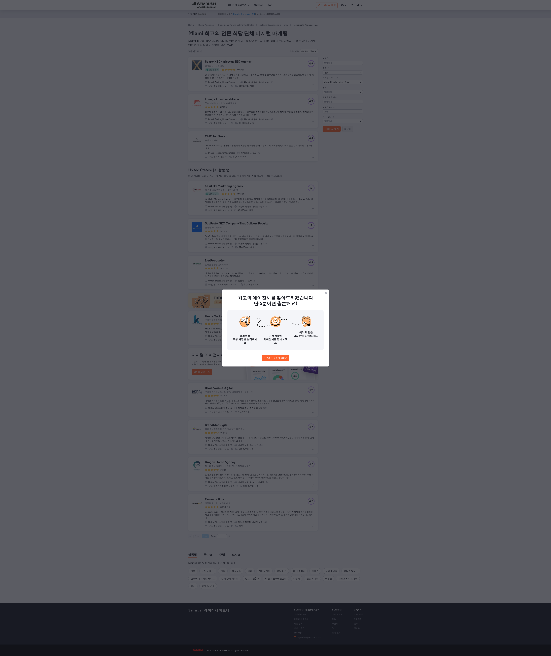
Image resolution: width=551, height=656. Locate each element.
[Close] (325, 293)
